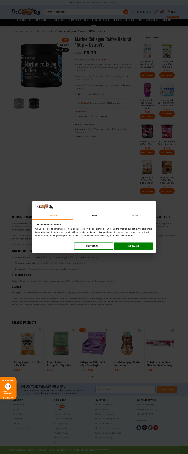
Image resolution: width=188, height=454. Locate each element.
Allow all (133, 246)
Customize (92, 246)
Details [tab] (94, 215)
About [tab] (135, 215)
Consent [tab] (53, 215)
